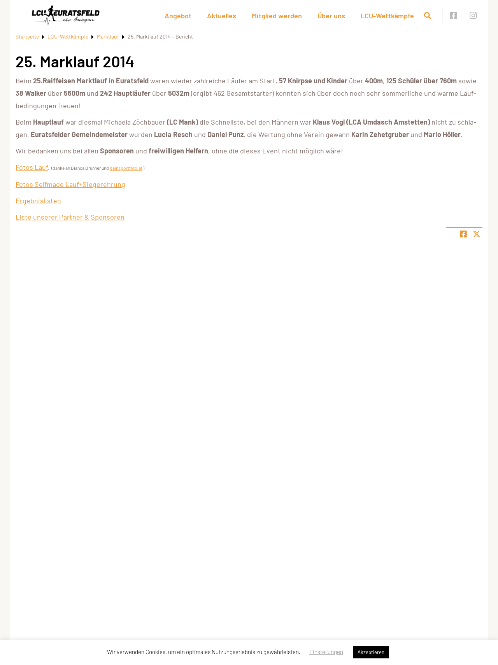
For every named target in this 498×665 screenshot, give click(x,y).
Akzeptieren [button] (371, 652)
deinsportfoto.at (126, 168)
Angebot (178, 15)
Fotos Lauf (32, 167)
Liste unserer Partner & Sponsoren (70, 217)
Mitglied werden (277, 15)
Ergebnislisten (38, 200)
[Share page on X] (476, 234)
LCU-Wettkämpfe (67, 36)
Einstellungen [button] (326, 651)
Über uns (331, 15)
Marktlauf (108, 36)
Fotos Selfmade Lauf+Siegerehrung (70, 184)
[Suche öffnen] (427, 15)
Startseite (27, 36)
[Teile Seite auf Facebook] (463, 234)
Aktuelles (221, 15)
